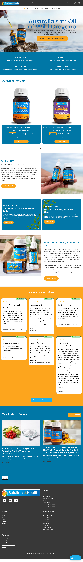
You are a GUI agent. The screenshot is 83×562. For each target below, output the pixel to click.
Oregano (45, 525)
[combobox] (50, 3)
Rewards (4, 519)
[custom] (4, 500)
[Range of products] (41, 31)
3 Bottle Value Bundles (49, 504)
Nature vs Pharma (48, 529)
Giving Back (46, 517)
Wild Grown (46, 523)
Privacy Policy (5, 541)
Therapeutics (46, 496)
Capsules (45, 500)
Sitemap (4, 547)
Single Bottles (47, 502)
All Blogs (45, 521)
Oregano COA (47, 519)
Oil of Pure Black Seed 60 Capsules (57, 127)
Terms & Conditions (7, 538)
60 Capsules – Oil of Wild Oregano (16, 127)
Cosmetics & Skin (48, 498)
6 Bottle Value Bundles (49, 506)
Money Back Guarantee (8, 545)
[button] (30, 8)
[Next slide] (6, 478)
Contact (4, 515)
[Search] (67, 3)
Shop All (45, 494)
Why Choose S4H (48, 515)
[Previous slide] (3, 478)
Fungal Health (47, 527)
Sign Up (4, 523)
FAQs (3, 517)
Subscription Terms (7, 543)
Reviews (4, 521)
